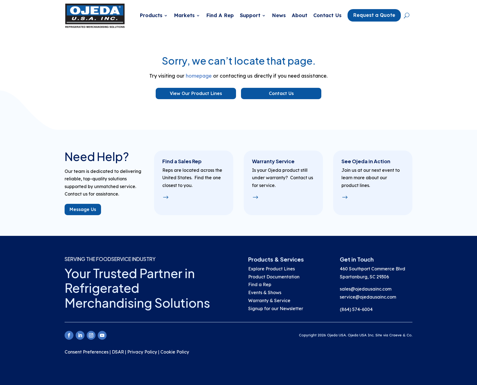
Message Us (83, 209)
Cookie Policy (174, 352)
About (299, 15)
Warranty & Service (269, 300)
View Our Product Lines (196, 93)
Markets (184, 15)
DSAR (118, 352)
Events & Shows (264, 292)
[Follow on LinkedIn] (80, 335)
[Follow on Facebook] (69, 335)
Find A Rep (220, 15)
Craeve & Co (400, 335)
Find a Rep (259, 284)
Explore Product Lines (271, 268)
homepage (199, 76)
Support (250, 15)
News (279, 15)
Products (151, 15)
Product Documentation (274, 276)
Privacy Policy (142, 352)
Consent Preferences (86, 352)
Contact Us (327, 15)
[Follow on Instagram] (91, 335)
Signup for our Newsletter (276, 308)
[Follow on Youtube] (102, 335)
